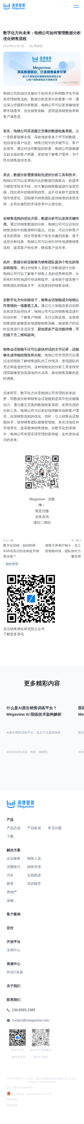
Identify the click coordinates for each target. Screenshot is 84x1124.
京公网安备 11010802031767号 (31, 1094)
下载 (10, 836)
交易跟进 (34, 875)
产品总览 (13, 828)
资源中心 (13, 964)
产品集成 (34, 828)
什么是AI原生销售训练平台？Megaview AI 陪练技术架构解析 (34, 711)
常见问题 (55, 828)
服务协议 (12, 1099)
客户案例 (13, 914)
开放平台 (13, 941)
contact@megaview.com (30, 1020)
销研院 (38, 46)
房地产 (12, 892)
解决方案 (13, 850)
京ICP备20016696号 (20, 1087)
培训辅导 (34, 883)
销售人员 (34, 858)
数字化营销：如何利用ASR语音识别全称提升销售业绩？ (21, 551)
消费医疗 (13, 867)
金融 (10, 900)
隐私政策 (12, 1105)
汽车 (10, 875)
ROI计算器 (15, 972)
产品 (10, 819)
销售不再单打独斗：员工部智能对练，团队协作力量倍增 (63, 551)
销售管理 (12, 564)
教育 (10, 883)
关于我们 (13, 986)
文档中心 (13, 950)
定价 (10, 928)
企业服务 (13, 858)
